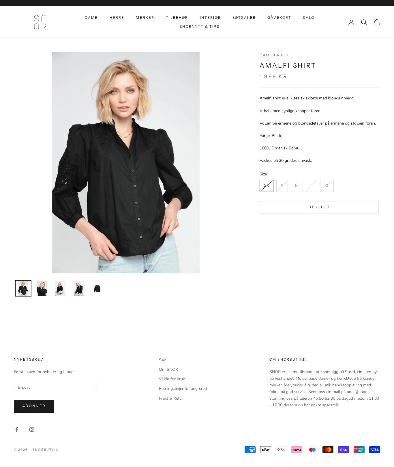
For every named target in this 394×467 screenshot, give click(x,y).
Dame (91, 17)
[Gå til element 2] (42, 288)
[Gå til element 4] (79, 288)
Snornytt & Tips (199, 26)
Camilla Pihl (275, 55)
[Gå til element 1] (23, 288)
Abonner (34, 406)
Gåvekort (279, 17)
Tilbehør (177, 17)
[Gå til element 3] (60, 288)
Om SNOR (168, 369)
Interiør (210, 17)
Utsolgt (319, 207)
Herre (117, 17)
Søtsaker (244, 17)
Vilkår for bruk (172, 379)
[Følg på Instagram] (32, 429)
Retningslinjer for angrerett (183, 388)
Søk (162, 360)
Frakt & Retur (171, 398)
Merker (145, 17)
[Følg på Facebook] (17, 429)
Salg (308, 17)
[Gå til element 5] (97, 288)
